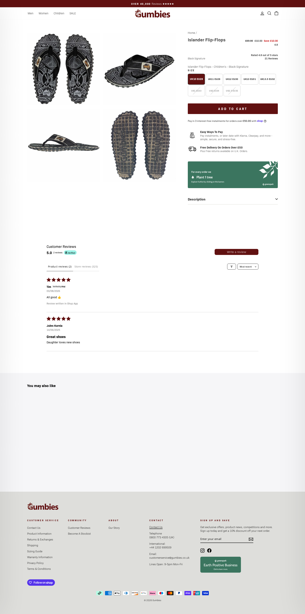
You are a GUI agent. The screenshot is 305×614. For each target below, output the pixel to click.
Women (43, 13)
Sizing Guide (34, 551)
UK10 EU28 (196, 79)
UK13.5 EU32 (267, 78)
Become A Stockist (79, 533)
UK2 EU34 (214, 90)
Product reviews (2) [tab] (60, 266)
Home (191, 32)
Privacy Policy (35, 562)
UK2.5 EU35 (232, 90)
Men (30, 13)
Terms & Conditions (39, 568)
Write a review (236, 252)
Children (59, 13)
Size (191, 70)
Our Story (114, 527)
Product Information (39, 533)
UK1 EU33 (196, 90)
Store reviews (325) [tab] (86, 266)
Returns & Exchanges (40, 539)
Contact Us (33, 527)
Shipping (32, 545)
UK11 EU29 (214, 78)
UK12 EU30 (232, 78)
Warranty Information (40, 557)
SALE (73, 13)
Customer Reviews (79, 527)
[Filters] (231, 267)
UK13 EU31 (250, 78)
